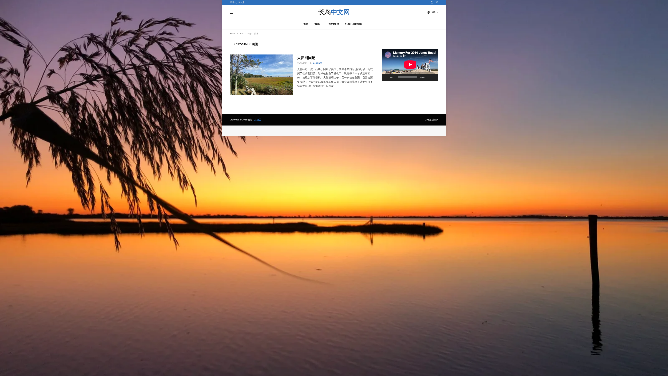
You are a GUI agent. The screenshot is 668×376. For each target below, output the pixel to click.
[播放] (386, 77)
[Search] (436, 2)
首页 (306, 24)
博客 (317, 24)
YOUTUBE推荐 (353, 24)
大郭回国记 (306, 58)
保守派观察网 (431, 119)
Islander (317, 63)
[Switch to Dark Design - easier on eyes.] (432, 2)
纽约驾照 (334, 24)
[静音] (428, 77)
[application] (410, 64)
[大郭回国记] (261, 74)
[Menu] (232, 12)
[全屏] (434, 77)
